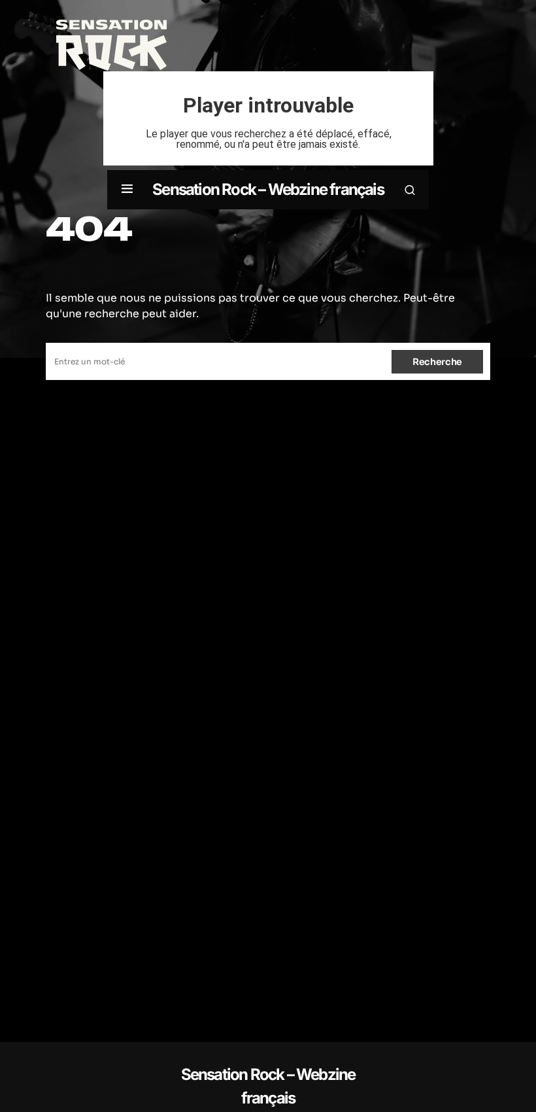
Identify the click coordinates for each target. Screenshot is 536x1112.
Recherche (437, 362)
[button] (127, 190)
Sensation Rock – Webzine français (268, 189)
